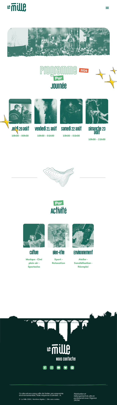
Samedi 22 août (71, 129)
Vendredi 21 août (46, 129)
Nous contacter (66, 359)
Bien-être (58, 252)
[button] (107, 7)
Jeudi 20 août (20, 129)
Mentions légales (39, 399)
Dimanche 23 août (96, 130)
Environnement (83, 252)
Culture (34, 252)
